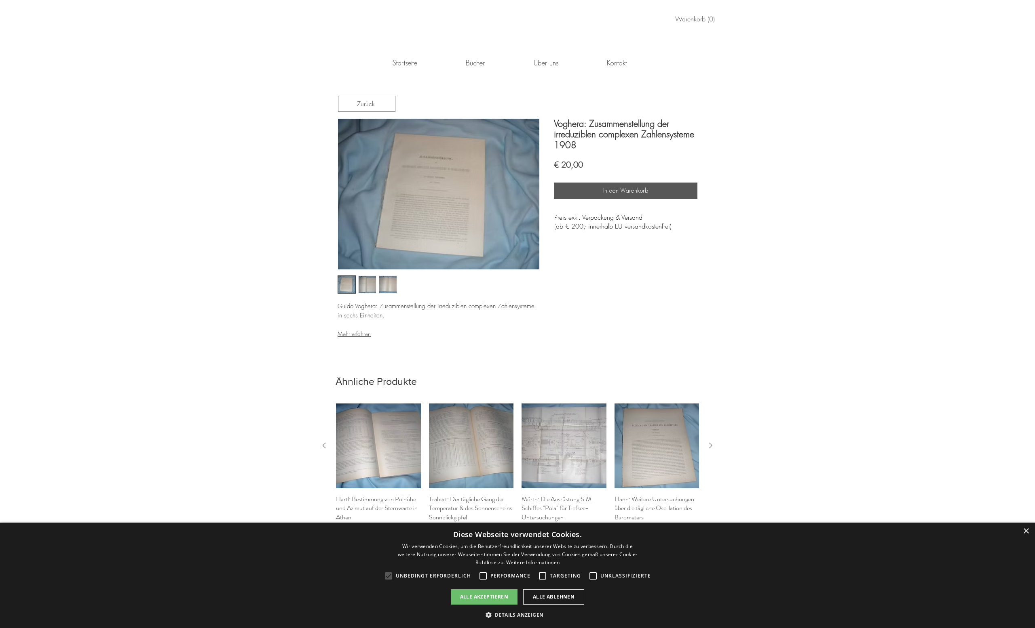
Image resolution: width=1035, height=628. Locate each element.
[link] (696, 19)
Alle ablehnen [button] (554, 596)
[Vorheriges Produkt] (324, 445)
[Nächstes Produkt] (711, 445)
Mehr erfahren (354, 334)
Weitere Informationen (533, 562)
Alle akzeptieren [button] (484, 596)
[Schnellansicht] (378, 445)
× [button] (1026, 531)
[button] (518, 614)
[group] (517, 468)
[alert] (517, 575)
